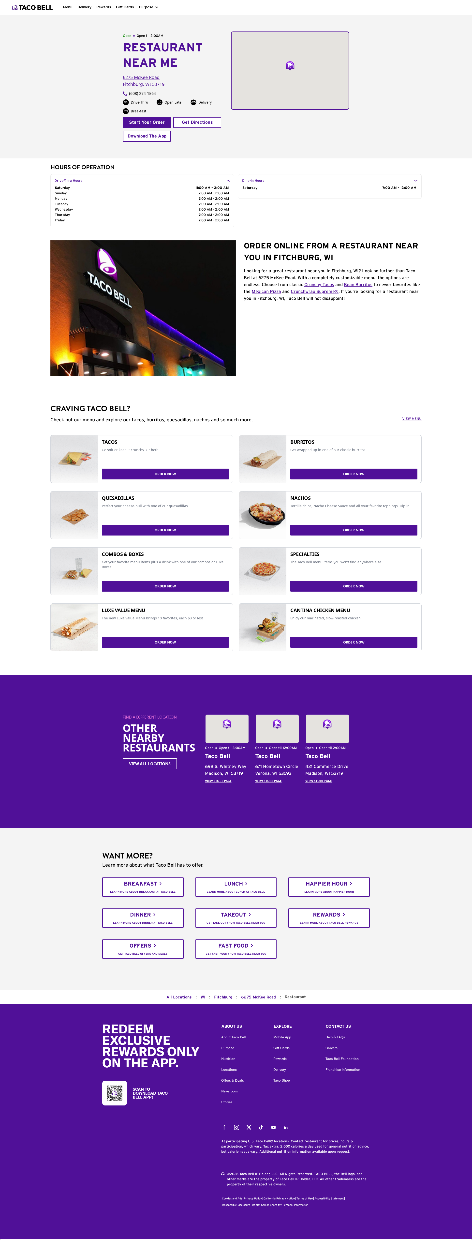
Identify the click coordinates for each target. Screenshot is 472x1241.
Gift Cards (125, 7)
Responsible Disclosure (236, 1205)
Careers (331, 1048)
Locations (229, 1069)
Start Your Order (147, 122)
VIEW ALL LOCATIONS (150, 763)
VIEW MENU (412, 419)
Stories (226, 1102)
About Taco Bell (233, 1037)
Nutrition (228, 1059)
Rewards (103, 7)
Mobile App (282, 1037)
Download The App (147, 136)
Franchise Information (342, 1069)
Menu (68, 7)
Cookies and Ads (232, 1198)
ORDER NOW (165, 474)
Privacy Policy (253, 1198)
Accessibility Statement (329, 1198)
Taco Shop (281, 1080)
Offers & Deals (232, 1080)
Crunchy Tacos (319, 285)
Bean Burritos (358, 285)
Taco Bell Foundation (342, 1059)
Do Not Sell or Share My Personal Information (280, 1205)
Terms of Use (304, 1198)
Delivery (84, 7)
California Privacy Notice (279, 1198)
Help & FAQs (335, 1037)
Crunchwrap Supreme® (315, 292)
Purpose (146, 7)
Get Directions (197, 122)
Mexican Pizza (266, 292)
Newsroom (229, 1091)
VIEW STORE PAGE (218, 781)
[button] (243, 1027)
